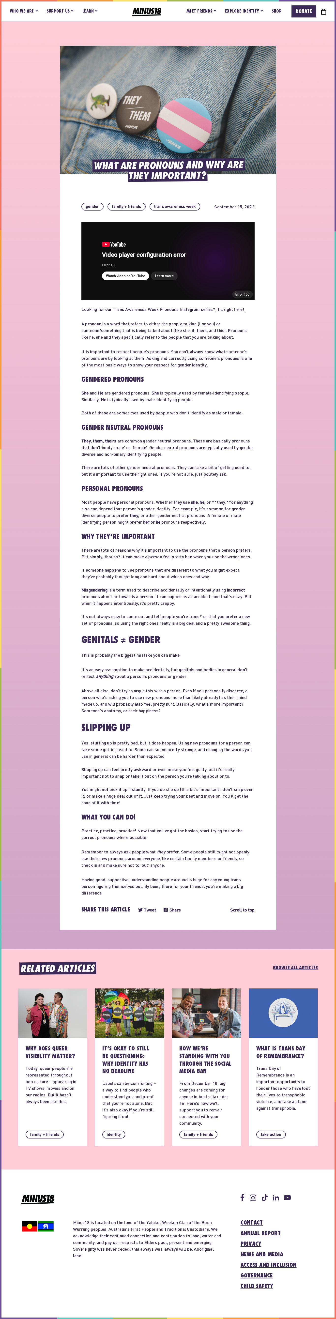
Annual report (261, 1233)
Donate (304, 11)
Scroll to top (242, 909)
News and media (262, 1254)
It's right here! (230, 309)
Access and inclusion (269, 1265)
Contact (252, 1223)
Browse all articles (295, 968)
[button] (92, 207)
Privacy (251, 1244)
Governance (257, 1275)
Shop (277, 11)
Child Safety (257, 1286)
